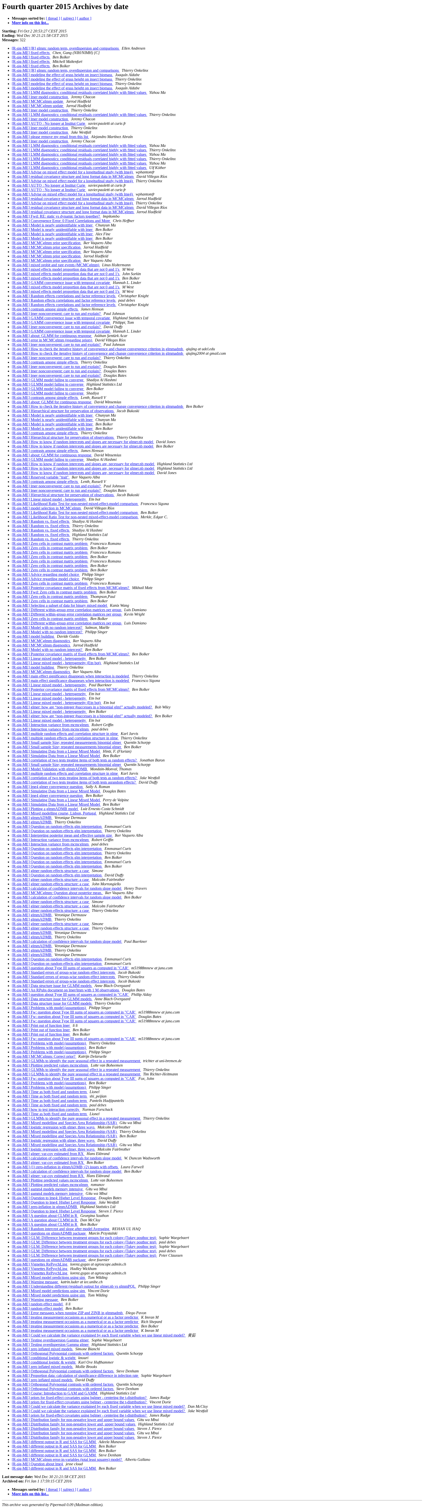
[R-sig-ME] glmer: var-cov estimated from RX (48, 1154)
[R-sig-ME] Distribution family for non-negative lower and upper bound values (73, 1420)
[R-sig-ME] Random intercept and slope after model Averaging (61, 1229)
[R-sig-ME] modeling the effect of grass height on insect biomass (62, 75)
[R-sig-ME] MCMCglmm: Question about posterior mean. (57, 893)
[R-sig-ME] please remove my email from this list (50, 137)
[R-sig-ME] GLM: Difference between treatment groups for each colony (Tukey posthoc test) (84, 1238)
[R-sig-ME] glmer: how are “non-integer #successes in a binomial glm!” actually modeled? (82, 707)
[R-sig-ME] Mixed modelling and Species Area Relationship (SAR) (65, 1123)
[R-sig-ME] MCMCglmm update (38, 101)
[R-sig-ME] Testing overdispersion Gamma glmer (51, 1340)
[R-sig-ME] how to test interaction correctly (46, 1109)
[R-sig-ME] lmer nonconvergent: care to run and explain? (57, 313)
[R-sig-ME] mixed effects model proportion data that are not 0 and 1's (66, 269)
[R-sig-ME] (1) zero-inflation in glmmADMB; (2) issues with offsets (65, 1167)
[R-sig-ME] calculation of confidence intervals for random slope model (67, 888)
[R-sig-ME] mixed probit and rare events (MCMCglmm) (56, 265)
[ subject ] (68, 18)
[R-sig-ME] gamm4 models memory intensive (48, 1189)
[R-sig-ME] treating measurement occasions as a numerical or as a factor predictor (75, 1317)
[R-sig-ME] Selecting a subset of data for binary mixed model (60, 605)
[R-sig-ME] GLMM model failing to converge (48, 380)
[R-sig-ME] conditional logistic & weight (44, 1358)
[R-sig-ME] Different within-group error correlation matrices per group (67, 610)
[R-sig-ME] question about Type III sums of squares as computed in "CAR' (70, 968)
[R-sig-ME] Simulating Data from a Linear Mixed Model (56, 751)
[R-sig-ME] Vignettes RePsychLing (40, 1264)
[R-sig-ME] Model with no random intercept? (47, 627)
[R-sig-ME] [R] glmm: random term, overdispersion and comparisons (66, 48)
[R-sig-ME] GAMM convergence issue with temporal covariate (61, 283)
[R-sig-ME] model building (33, 636)
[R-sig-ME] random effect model (38, 1304)
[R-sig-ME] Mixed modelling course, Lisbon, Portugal (54, 813)
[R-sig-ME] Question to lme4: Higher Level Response (54, 1198)
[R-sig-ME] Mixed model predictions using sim (49, 1277)
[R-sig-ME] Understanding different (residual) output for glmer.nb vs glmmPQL (74, 1286)
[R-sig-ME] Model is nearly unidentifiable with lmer (52, 225)
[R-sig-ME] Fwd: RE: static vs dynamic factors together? (56, 216)
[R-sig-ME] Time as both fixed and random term (50, 1092)
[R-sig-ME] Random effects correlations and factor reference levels (64, 296)
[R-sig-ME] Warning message (35, 1282)
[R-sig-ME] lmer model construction (40, 97)
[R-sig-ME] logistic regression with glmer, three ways (53, 1127)
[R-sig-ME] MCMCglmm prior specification (46, 243)
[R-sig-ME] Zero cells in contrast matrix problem (50, 543)
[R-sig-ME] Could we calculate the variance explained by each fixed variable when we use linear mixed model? (99, 1335)
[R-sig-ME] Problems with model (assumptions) (49, 1008)
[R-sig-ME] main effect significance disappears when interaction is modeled (71, 676)
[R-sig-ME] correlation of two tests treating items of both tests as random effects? (75, 760)
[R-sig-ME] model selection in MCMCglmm (47, 508)
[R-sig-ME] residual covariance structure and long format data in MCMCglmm (73, 176)
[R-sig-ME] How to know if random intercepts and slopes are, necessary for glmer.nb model (83, 464)
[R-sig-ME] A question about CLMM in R (45, 1215)
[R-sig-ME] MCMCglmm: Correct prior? (44, 1056)
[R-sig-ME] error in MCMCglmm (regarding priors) (52, 340)
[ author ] (84, 18)
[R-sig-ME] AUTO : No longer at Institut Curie (49, 123)
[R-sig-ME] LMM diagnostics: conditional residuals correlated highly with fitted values (79, 92)
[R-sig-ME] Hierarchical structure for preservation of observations (63, 411)
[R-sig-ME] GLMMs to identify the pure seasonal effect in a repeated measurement (76, 1061)
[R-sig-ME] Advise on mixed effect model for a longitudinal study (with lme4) (73, 172)
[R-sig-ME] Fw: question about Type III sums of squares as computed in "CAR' (74, 1012)
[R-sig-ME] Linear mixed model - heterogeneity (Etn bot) (57, 663)
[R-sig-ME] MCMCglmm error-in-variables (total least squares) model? (67, 1459)
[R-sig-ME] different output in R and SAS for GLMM (54, 1442)
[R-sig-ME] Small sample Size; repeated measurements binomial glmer (67, 742)
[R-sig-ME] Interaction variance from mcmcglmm (51, 725)
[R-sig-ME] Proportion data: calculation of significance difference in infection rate (75, 1375)
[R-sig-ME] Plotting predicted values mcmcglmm (50, 1065)
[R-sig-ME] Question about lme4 (38, 1464)
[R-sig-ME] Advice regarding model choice (46, 574)
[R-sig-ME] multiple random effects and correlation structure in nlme (65, 734)
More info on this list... (30, 23)
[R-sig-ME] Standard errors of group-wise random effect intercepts (64, 972)
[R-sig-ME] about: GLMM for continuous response (52, 336)
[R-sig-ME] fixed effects (31, 53)
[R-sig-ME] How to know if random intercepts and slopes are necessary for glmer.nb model (83, 442)
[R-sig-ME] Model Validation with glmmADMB (50, 769)
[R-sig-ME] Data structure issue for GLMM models (52, 986)
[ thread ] (53, 18)
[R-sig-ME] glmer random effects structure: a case (51, 871)
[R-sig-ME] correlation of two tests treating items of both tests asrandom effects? (74, 782)
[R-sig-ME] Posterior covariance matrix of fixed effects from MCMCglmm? (71, 588)
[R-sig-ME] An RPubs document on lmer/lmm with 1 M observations (66, 990)
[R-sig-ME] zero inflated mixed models (42, 1349)
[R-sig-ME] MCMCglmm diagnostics (41, 641)
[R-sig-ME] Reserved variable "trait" (41, 477)
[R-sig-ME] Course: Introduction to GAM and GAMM (55, 1393)
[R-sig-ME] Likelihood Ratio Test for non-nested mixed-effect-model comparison (75, 504)
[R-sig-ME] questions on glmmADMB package (49, 1233)
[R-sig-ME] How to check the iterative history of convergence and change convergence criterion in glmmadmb (98, 349)
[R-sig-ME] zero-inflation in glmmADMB (45, 1207)
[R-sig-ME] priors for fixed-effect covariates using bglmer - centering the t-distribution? (79, 1398)
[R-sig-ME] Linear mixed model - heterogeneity (49, 499)
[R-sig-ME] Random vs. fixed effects (41, 521)
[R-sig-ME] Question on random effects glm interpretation (57, 826)
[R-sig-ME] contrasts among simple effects (45, 309)
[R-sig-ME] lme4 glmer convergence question (48, 787)
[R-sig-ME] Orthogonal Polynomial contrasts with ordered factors (63, 1353)
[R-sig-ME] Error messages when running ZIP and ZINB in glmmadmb (68, 1313)
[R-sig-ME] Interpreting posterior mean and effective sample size (62, 835)
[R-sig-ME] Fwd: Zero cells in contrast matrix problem (54, 592)
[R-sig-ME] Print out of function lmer (41, 1025)
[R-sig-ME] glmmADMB (32, 818)
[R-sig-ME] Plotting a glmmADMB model (45, 809)
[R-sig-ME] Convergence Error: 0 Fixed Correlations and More (61, 221)
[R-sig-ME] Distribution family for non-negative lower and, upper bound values (74, 1424)
